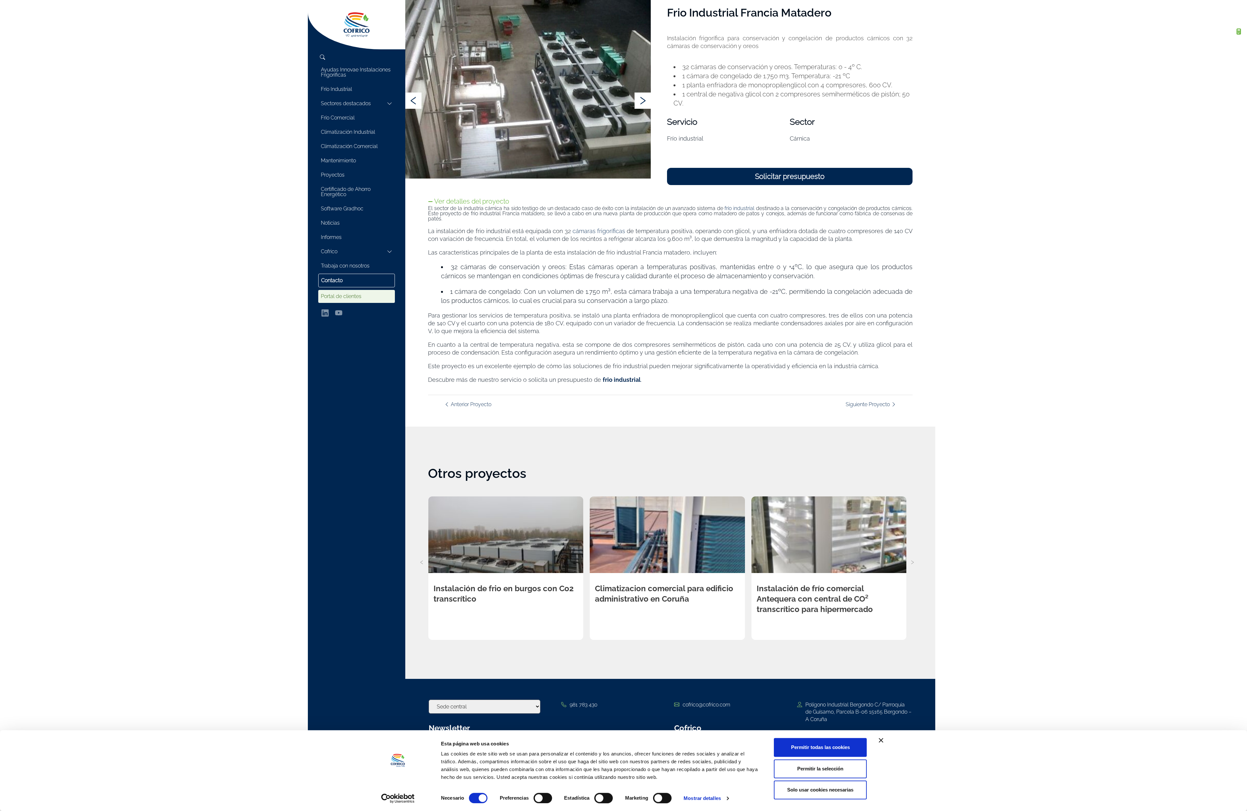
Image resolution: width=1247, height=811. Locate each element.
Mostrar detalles (702, 798)
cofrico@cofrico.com (706, 705)
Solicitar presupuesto (790, 176)
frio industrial (622, 379)
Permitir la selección (820, 768)
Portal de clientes (341, 296)
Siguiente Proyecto (868, 404)
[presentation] (413, 101)
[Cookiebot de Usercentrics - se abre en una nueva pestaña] (398, 798)
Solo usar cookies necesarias (820, 789)
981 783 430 (584, 705)
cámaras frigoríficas (599, 231)
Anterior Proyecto (470, 404)
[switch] (543, 798)
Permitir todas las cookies (820, 747)
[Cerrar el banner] (881, 740)
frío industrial (739, 208)
